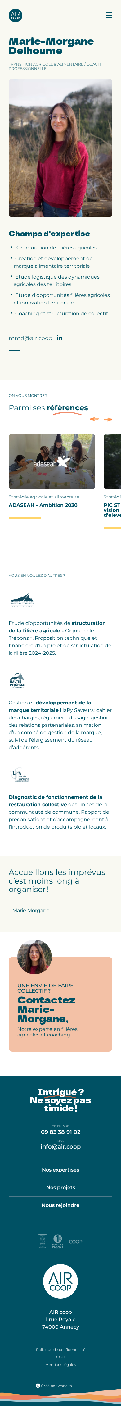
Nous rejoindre (60, 1205)
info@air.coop (61, 1146)
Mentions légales (60, 1364)
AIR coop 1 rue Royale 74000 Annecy (60, 1319)
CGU (60, 1357)
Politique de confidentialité (60, 1349)
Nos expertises (60, 1170)
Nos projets (60, 1187)
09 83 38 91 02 (60, 1132)
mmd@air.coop (30, 338)
